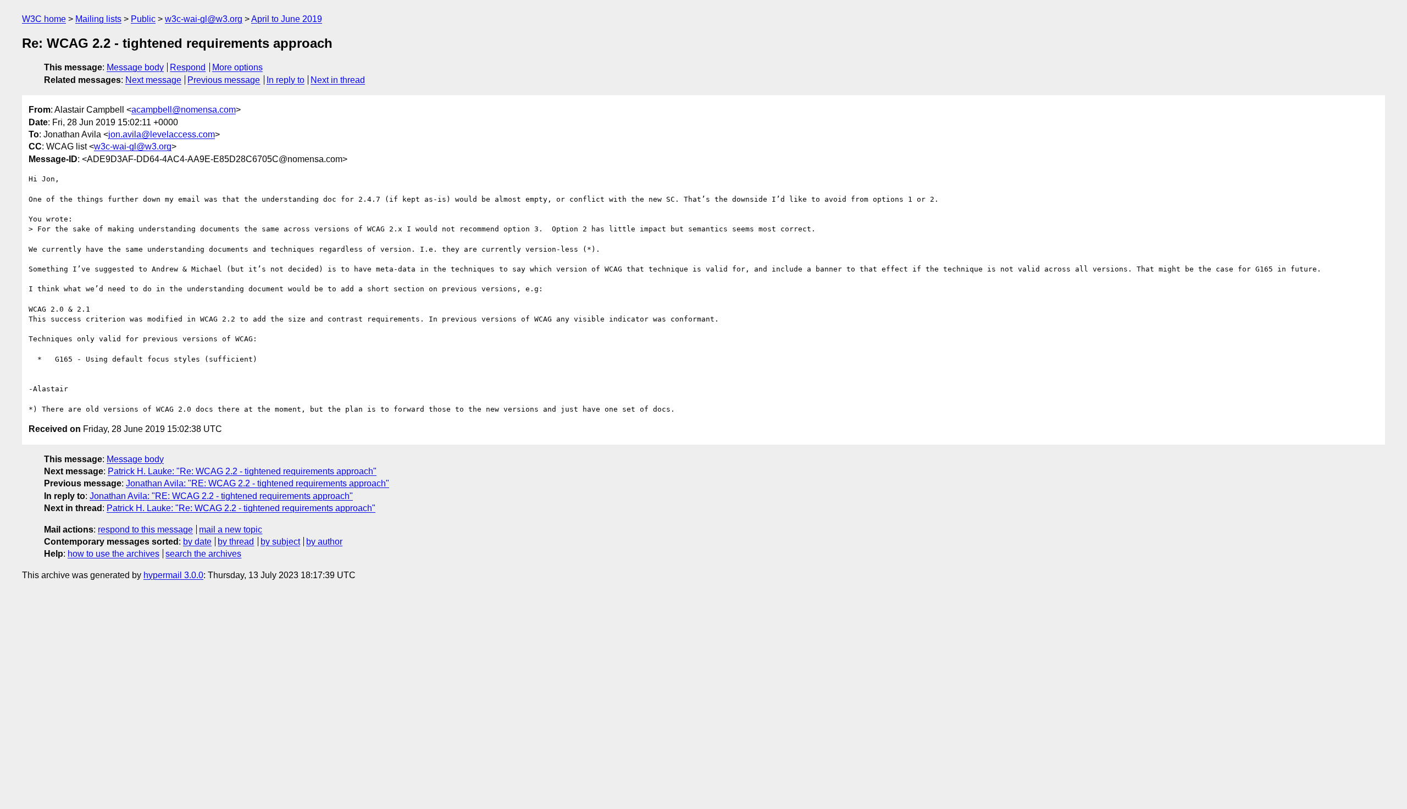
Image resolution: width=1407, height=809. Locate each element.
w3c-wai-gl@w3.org (203, 19)
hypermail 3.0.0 (173, 575)
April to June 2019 (286, 19)
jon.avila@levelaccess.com (161, 134)
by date (197, 541)
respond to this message (145, 529)
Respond (188, 67)
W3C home (44, 19)
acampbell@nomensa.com (183, 109)
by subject (280, 541)
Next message (153, 80)
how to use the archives (113, 553)
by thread (236, 541)
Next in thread (338, 80)
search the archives (203, 553)
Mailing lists (98, 19)
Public (143, 19)
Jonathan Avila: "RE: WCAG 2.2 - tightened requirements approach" (257, 483)
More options (237, 67)
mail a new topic (230, 529)
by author (324, 541)
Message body (135, 67)
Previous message (223, 80)
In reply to (285, 80)
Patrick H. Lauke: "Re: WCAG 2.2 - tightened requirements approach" (242, 471)
